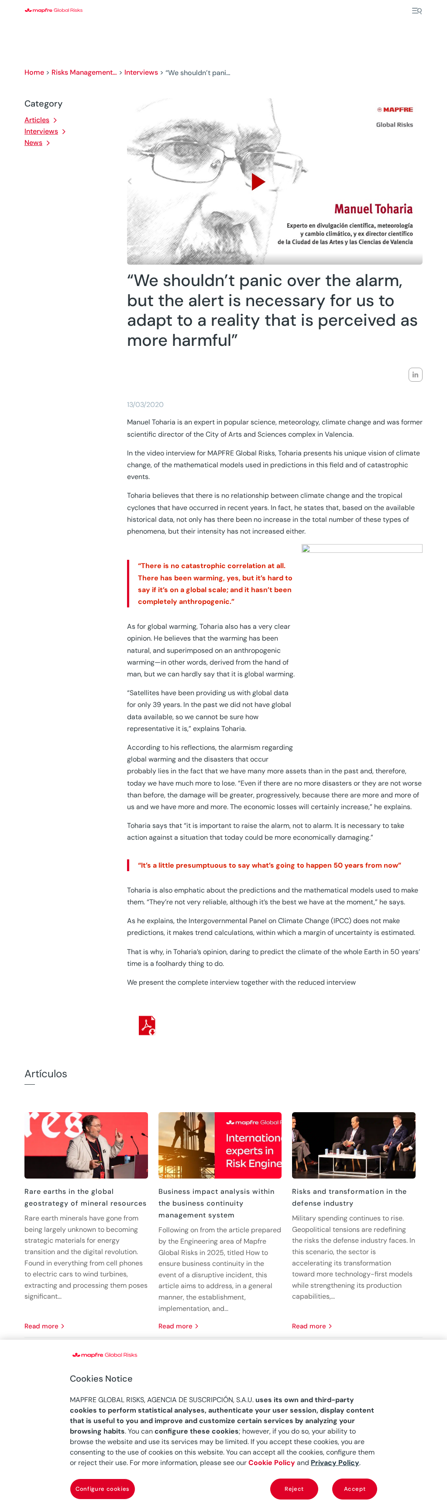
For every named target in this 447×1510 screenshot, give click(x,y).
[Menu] (417, 11)
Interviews (141, 72)
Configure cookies (103, 1489)
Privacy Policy (335, 1462)
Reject (294, 1489)
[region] (223, 1425)
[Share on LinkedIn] (416, 375)
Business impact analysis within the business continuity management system (216, 1203)
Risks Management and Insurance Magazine (84, 72)
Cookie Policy (271, 1462)
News (33, 142)
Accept (355, 1489)
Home (34, 72)
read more (41, 1326)
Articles (36, 119)
